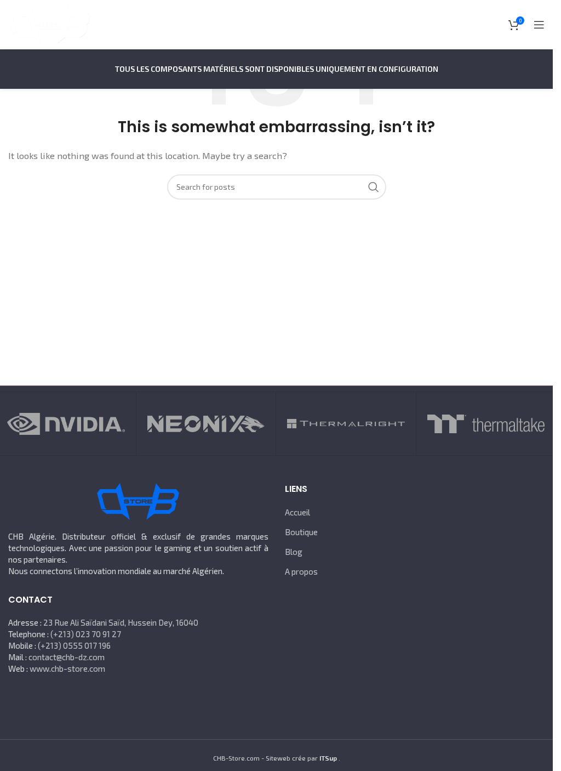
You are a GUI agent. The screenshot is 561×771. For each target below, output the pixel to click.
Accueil (297, 512)
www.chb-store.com (67, 668)
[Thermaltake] (486, 423)
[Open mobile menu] (539, 25)
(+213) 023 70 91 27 (85, 634)
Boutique (301, 532)
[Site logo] (49, 24)
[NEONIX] (206, 423)
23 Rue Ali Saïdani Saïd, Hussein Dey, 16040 (120, 622)
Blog (293, 552)
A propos (301, 571)
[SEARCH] (373, 187)
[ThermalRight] (345, 423)
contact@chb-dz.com (66, 657)
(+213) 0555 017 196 (74, 645)
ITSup (328, 758)
